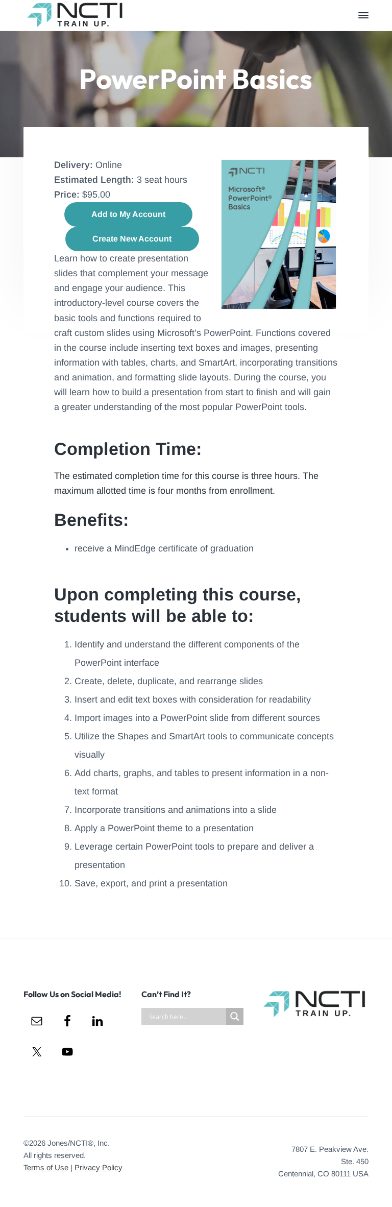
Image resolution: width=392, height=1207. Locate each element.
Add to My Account (128, 214)
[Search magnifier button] (234, 1016)
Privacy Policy (98, 1167)
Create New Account (132, 238)
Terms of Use (45, 1167)
